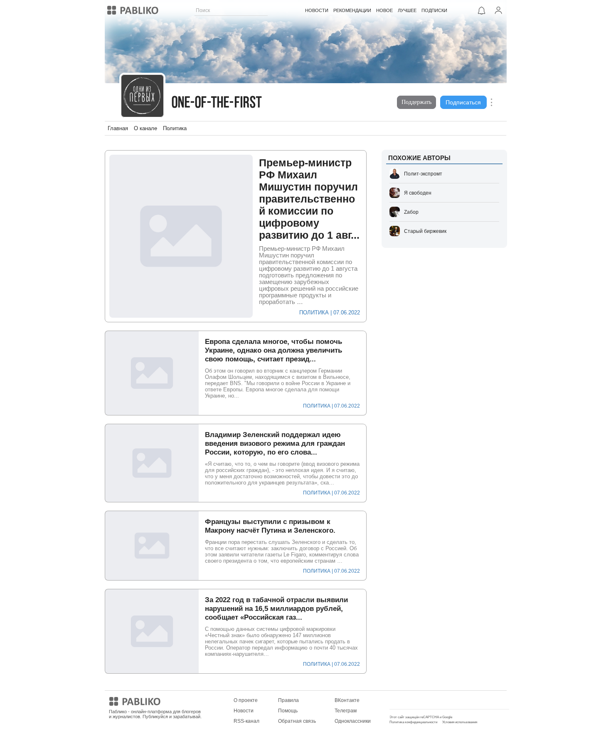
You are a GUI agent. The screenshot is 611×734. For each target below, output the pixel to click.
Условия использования (459, 722)
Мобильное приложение (418, 700)
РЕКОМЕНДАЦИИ (352, 10)
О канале (145, 128)
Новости (244, 711)
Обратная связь (297, 721)
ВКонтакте (347, 700)
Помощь (288, 711)
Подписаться (463, 102)
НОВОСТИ (316, 10)
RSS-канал (246, 721)
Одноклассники (353, 721)
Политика (175, 128)
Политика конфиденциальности (413, 722)
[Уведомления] (481, 10)
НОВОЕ (384, 10)
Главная (118, 128)
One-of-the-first (217, 103)
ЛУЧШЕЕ (407, 10)
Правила (288, 700)
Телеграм (346, 711)
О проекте (246, 700)
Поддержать (416, 102)
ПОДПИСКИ (434, 10)
